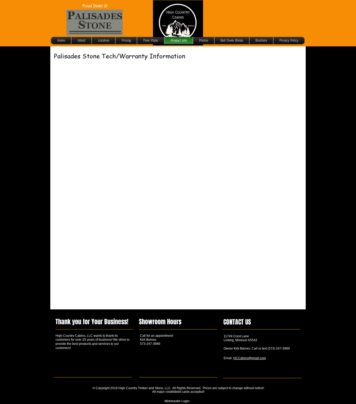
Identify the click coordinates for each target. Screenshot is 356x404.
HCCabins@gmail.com (249, 358)
